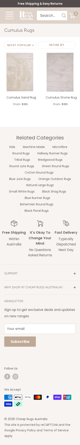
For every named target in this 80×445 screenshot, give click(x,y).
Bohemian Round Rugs (36, 204)
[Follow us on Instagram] (15, 377)
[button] (20, 45)
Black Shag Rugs (54, 191)
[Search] (64, 15)
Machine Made (34, 147)
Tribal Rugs (22, 160)
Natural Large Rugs (40, 185)
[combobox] (49, 15)
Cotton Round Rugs (39, 172)
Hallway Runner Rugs (52, 153)
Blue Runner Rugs (37, 198)
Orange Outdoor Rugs (54, 179)
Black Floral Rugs (37, 211)
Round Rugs (21, 153)
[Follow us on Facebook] (7, 377)
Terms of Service (56, 430)
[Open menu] (9, 15)
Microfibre (59, 147)
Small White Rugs (22, 191)
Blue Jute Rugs (20, 179)
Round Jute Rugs (21, 166)
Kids (12, 147)
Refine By (56, 45)
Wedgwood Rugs (50, 160)
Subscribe (20, 341)
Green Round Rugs (55, 166)
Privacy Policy (26, 430)
